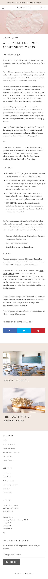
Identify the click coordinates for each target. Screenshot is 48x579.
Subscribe (11, 562)
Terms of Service (8, 460)
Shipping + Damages (9, 448)
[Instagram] (3, 532)
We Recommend (8, 481)
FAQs (5, 440)
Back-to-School (16, 380)
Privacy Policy (7, 456)
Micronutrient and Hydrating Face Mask (18, 276)
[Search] (41, 8)
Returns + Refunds (9, 444)
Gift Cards (6, 489)
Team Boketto (7, 477)
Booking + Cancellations (11, 452)
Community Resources (10, 485)
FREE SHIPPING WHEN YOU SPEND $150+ (24, 2)
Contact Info (7, 493)
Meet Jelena (6, 473)
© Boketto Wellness (24, 573)
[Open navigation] (3, 8)
